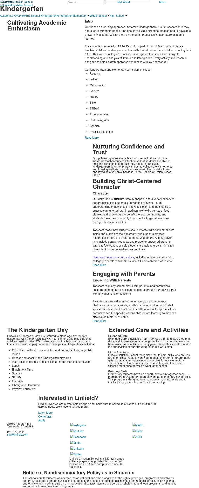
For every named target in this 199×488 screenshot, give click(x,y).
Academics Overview (13, 15)
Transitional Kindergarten (41, 15)
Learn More (45, 412)
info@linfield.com (17, 434)
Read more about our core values (113, 257)
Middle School (98, 15)
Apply (41, 420)
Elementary (79, 15)
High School (117, 15)
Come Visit (44, 416)
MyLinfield (123, 2)
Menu (162, 2)
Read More (92, 137)
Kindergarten (64, 15)
